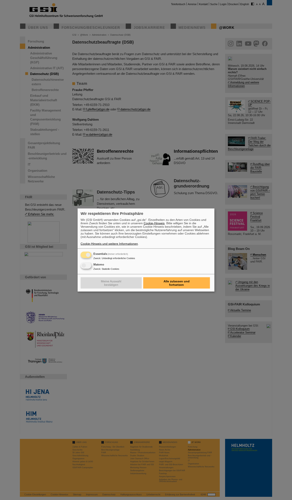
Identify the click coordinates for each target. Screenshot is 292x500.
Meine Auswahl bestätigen (111, 283)
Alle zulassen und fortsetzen (177, 283)
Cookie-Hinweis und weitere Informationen (109, 243)
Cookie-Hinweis (154, 223)
